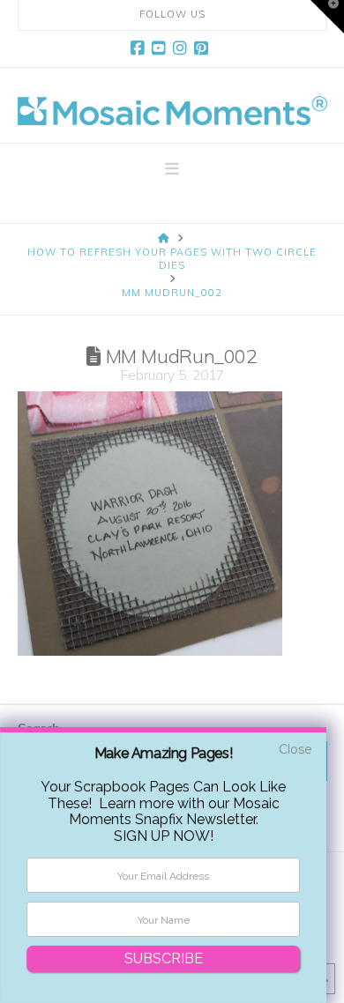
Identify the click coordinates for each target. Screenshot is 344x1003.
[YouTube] (161, 48)
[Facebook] (140, 48)
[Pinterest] (203, 48)
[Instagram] (182, 48)
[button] (172, 169)
